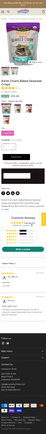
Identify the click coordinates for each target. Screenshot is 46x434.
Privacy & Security (8, 423)
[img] (7, 273)
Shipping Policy (29, 417)
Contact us (16, 417)
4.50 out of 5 (29, 223)
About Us (5, 417)
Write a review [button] (23, 249)
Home (4, 19)
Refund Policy (20, 420)
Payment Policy (34, 420)
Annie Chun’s (10, 92)
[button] (10, 88)
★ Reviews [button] (44, 219)
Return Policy (6, 420)
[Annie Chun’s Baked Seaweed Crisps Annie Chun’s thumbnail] (14, 71)
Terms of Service (8, 425)
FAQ (20, 423)
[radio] (6, 108)
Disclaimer (28, 423)
